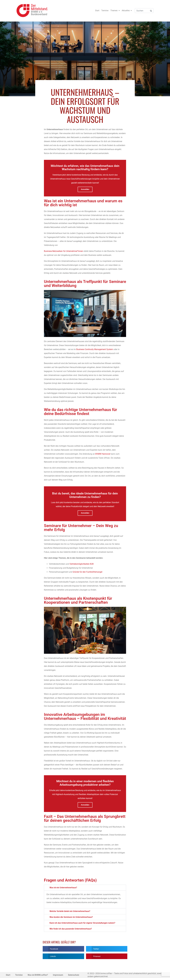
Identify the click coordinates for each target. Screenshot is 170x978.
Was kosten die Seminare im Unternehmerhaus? (71, 917)
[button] (85, 887)
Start (97, 10)
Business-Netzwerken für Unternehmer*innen (63, 251)
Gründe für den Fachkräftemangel (87, 572)
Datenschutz (73, 975)
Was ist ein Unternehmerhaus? (63, 887)
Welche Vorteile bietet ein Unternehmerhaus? (70, 911)
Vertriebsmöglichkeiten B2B (81, 564)
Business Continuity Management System (94, 349)
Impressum (58, 975)
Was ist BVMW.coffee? (38, 975)
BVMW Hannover (102, 454)
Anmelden (85, 189)
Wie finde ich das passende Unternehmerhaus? (71, 929)
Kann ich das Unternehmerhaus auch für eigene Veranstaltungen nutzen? (82, 923)
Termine (104, 10)
